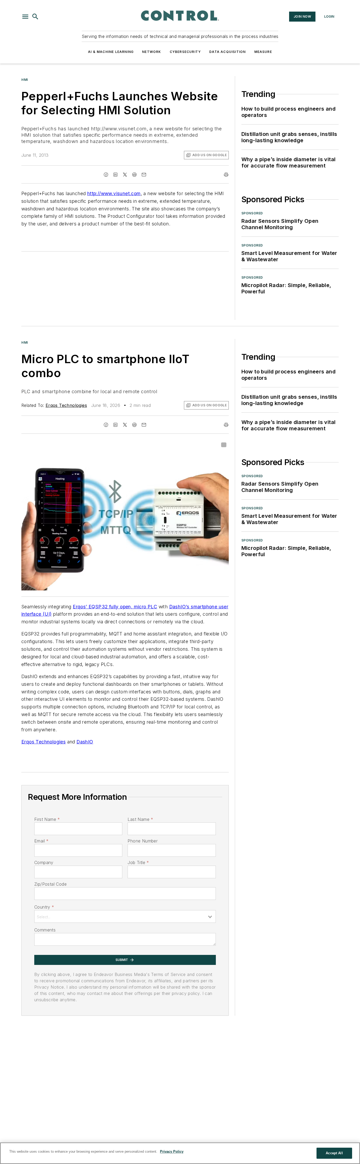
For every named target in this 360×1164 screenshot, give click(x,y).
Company (43, 862)
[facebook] (106, 174)
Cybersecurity (185, 52)
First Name (47, 819)
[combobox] (125, 916)
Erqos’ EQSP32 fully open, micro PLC (115, 606)
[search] (35, 17)
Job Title (138, 862)
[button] (25, 17)
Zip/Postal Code (50, 884)
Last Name (140, 819)
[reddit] (134, 174)
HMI (24, 80)
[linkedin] (115, 174)
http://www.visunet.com (114, 193)
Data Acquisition (227, 52)
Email (41, 841)
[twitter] (125, 174)
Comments (45, 930)
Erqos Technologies (66, 405)
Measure (263, 52)
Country (44, 907)
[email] (144, 174)
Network (151, 52)
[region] (180, 1153)
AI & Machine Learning (111, 52)
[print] (226, 174)
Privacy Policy (171, 1151)
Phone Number (143, 841)
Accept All (334, 1153)
